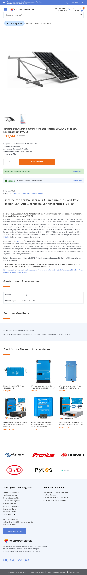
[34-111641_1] (43, 70)
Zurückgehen (16, 23)
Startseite (28, 23)
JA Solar (6, 237)
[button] (5, 9)
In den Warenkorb (37, 162)
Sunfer (19, 241)
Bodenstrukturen (36, 194)
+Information (77, 171)
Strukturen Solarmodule (43, 23)
